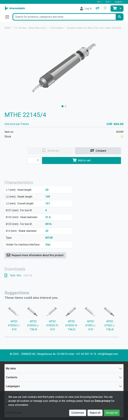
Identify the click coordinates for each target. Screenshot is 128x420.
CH (98, 2)
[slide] (63, 106)
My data (11, 368)
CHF (108, 2)
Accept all (112, 412)
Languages (13, 386)
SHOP (7, 28)
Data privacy (102, 400)
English (118, 2)
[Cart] (114, 8)
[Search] (119, 17)
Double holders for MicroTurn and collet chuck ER (94, 28)
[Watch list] (105, 8)
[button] (122, 136)
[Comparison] (98, 8)
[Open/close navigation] (8, 17)
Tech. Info (21, 275)
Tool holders (57, 28)
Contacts (11, 377)
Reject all (95, 412)
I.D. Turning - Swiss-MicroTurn (30, 28)
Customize (77, 412)
